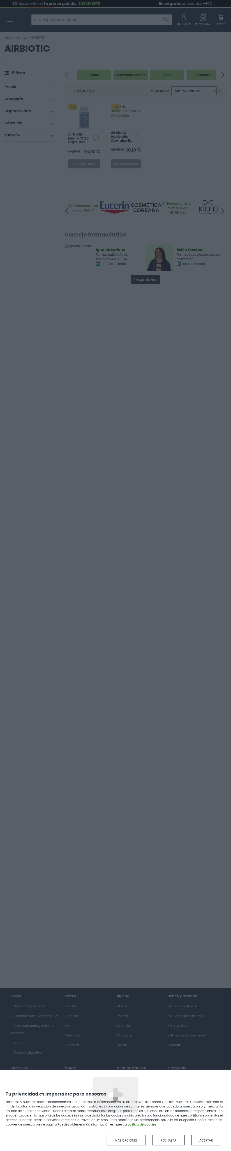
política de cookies (141, 1124)
